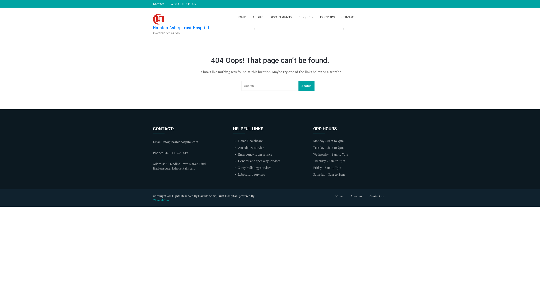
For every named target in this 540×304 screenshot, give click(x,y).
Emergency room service (254, 154)
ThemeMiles (161, 200)
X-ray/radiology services (254, 168)
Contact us (349, 23)
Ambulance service (250, 148)
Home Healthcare (250, 141)
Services (306, 17)
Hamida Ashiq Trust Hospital (181, 27)
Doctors (327, 17)
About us (257, 23)
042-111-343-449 (185, 4)
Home (241, 17)
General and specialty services (258, 161)
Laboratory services (251, 174)
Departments (281, 17)
